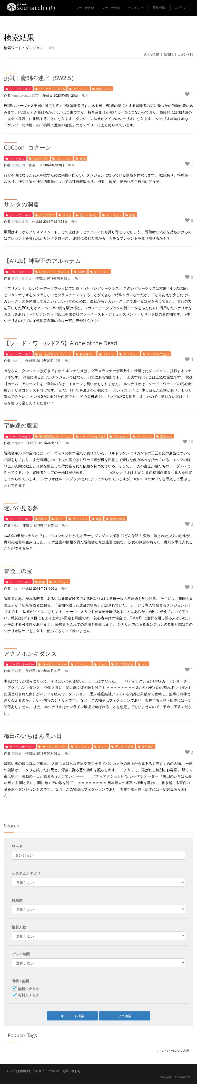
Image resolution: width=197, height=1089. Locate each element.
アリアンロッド (20, 272)
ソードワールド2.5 (52, 89)
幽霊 (99, 519)
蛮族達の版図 (21, 425)
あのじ (17, 360)
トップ (10, 1071)
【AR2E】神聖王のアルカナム (42, 260)
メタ (145, 664)
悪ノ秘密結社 (124, 664)
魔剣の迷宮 (117, 519)
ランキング (135, 7)
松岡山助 (18, 164)
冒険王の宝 (18, 571)
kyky (15, 525)
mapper (17, 442)
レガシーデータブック (54, 272)
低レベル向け (89, 215)
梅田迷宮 (148, 746)
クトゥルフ (17, 158)
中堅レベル (104, 89)
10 (190, 442)
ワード (17, 846)
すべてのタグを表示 (174, 1050)
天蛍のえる (20, 221)
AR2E (82, 272)
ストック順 (151, 54)
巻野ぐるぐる (22, 278)
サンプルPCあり (157, 354)
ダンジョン (80, 89)
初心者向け (87, 354)
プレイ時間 (21, 953)
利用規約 (24, 1071)
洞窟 (132, 215)
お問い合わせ (71, 1071)
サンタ (67, 215)
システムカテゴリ (26, 873)
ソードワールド (20, 89)
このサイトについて (46, 1071)
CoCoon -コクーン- (28, 147)
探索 (42, 582)
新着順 (168, 54)
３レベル (109, 354)
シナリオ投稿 (85, 7)
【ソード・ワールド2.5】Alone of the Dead (60, 343)
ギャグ (102, 664)
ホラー (59, 519)
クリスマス (46, 215)
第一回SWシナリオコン (55, 354)
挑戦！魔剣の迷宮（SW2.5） (40, 78)
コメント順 (185, 54)
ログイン (180, 7)
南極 (83, 158)
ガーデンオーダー (21, 664)
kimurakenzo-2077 (25, 95)
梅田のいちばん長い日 (33, 735)
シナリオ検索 (111, 7)
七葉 (15, 588)
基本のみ (166, 436)
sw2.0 (43, 519)
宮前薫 (17, 670)
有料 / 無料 (20, 980)
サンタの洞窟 (21, 204)
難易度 (17, 900)
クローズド (40, 158)
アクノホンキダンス (30, 653)
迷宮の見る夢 (21, 508)
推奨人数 (19, 926)
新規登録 (159, 7)
